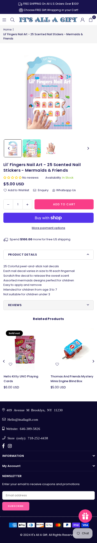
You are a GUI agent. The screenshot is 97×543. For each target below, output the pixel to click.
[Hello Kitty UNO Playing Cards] (25, 349)
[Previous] (9, 148)
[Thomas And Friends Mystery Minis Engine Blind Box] (72, 349)
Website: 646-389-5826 (22, 428)
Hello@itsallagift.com (22, 419)
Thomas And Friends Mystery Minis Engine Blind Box (72, 378)
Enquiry (42, 190)
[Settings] (83, 19)
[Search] (12, 19)
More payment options (48, 228)
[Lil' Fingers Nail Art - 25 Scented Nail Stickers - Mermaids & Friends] (13, 148)
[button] (91, 19)
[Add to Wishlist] (10, 364)
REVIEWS (15, 305)
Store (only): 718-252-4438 (27, 438)
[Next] (88, 148)
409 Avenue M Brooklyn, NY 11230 (34, 410)
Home (7, 29)
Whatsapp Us (66, 190)
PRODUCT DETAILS (22, 254)
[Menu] (4, 19)
